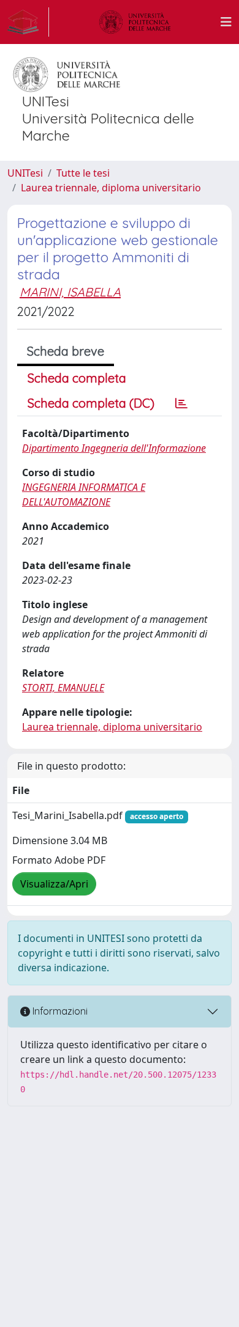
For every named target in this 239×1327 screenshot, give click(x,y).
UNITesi (25, 173)
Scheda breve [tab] (65, 351)
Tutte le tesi (83, 173)
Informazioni (59, 1011)
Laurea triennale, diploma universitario (111, 187)
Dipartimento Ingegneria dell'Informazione (114, 448)
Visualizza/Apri (54, 884)
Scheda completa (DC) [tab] (91, 403)
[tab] (181, 403)
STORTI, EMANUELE (63, 687)
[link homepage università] (135, 22)
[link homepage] (28, 22)
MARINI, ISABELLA (70, 292)
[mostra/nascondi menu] (226, 22)
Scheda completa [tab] (77, 378)
